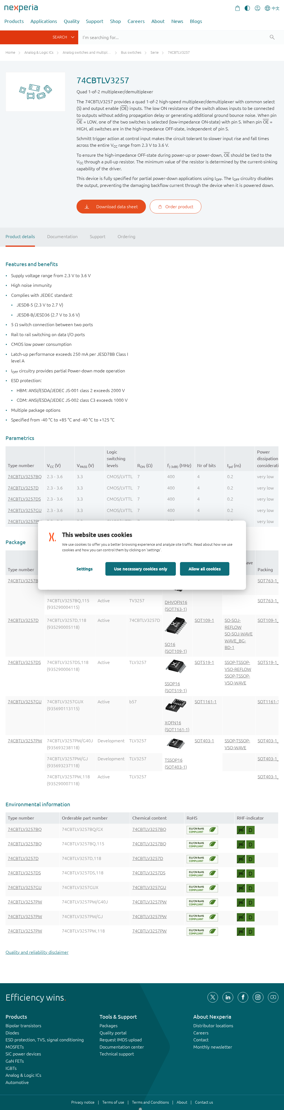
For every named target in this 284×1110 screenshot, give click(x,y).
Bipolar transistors (23, 1025)
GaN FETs (15, 1061)
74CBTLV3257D (23, 487)
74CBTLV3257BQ (25, 476)
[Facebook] (243, 997)
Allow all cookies (205, 568)
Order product (179, 206)
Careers (136, 21)
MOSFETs (15, 1046)
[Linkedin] (227, 997)
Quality (71, 21)
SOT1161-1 (206, 701)
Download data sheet (117, 206)
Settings (85, 568)
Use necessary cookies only (140, 568)
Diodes (12, 1032)
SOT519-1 (204, 662)
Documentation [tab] (62, 236)
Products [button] (14, 21)
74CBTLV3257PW (25, 521)
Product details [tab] (20, 236)
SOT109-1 (204, 620)
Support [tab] (97, 236)
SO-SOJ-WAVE (239, 633)
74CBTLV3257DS (24, 498)
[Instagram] (258, 997)
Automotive (17, 1082)
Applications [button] (44, 21)
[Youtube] (273, 997)
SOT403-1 (204, 740)
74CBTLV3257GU (25, 510)
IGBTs (11, 1068)
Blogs (196, 21)
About (158, 21)
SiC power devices (23, 1053)
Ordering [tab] (126, 236)
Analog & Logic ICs (23, 1075)
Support (94, 21)
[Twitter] (212, 997)
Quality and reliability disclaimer (37, 952)
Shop (115, 21)
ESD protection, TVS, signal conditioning (45, 1039)
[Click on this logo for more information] (202, 830)
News (177, 21)
